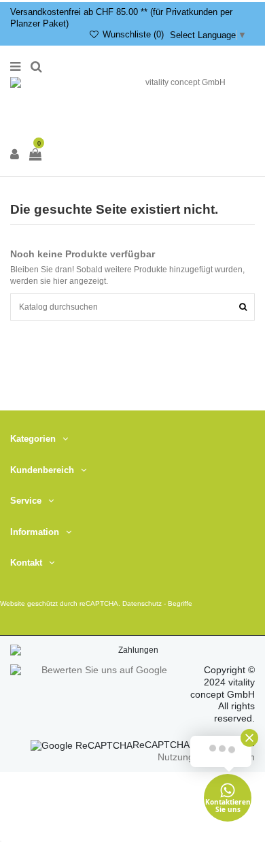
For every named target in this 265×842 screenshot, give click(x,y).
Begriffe (180, 604)
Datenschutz (142, 604)
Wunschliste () (132, 34)
